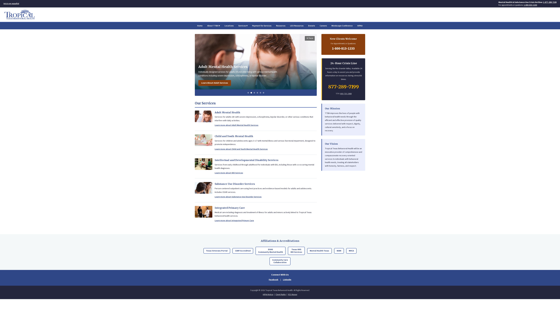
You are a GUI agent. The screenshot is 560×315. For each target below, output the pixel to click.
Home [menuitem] (200, 25)
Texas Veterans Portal (217, 250)
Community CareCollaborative (280, 261)
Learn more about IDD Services (229, 173)
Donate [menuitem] (311, 25)
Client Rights (280, 294)
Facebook (273, 279)
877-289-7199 (343, 87)
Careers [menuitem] (323, 25)
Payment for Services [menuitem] (261, 25)
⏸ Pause (309, 38)
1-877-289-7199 (549, 2)
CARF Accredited (243, 250)
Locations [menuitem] (229, 25)
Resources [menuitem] (280, 25)
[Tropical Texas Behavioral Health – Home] (20, 14)
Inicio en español (11, 3)
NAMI (339, 250)
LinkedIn (287, 279)
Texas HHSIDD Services (296, 250)
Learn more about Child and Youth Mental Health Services (241, 149)
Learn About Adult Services (214, 82)
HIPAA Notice (268, 294)
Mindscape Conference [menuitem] (342, 25)
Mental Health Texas (319, 250)
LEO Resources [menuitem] (296, 25)
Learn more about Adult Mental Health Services (236, 125)
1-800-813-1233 (530, 5)
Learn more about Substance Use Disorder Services (238, 196)
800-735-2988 (346, 93)
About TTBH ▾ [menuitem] (213, 25)
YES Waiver (292, 294)
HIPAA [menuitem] (360, 25)
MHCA (351, 250)
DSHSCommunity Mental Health (270, 250)
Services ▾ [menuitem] (242, 25)
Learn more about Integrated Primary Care (234, 220)
